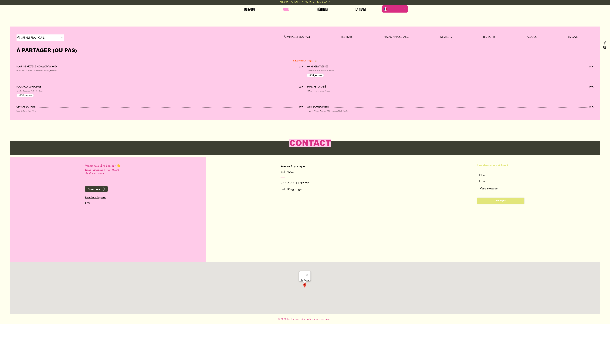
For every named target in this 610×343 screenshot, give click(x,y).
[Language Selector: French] (395, 9)
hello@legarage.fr (293, 189)
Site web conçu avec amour (317, 319)
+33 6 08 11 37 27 (295, 183)
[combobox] (40, 37)
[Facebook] (605, 43)
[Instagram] (605, 47)
